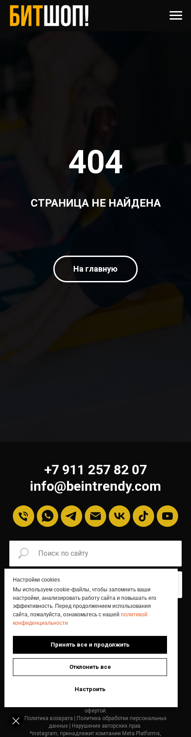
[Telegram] (71, 516)
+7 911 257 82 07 (95, 469)
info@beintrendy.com (95, 486)
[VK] (119, 516)
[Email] (95, 516)
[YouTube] (167, 516)
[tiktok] (143, 516)
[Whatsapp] (47, 516)
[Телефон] (23, 516)
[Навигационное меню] (176, 15)
